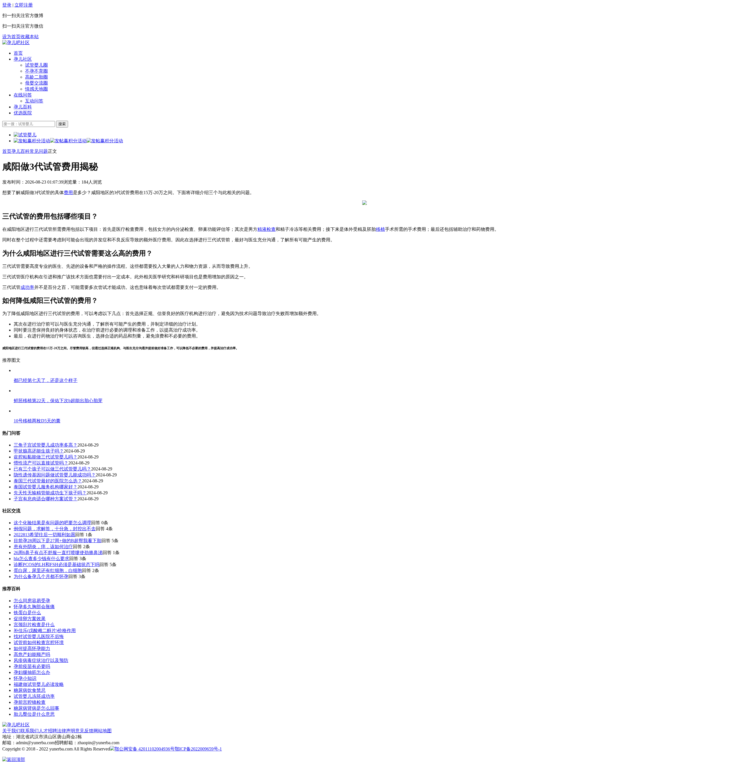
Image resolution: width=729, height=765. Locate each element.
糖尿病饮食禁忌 (30, 690)
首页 (18, 53)
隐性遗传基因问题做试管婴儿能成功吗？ (55, 474)
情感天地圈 (36, 89)
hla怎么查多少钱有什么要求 (41, 558)
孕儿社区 (23, 59)
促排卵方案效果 (30, 618)
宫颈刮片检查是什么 (34, 624)
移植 (380, 229)
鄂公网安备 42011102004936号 (144, 749)
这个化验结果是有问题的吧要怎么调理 (52, 522)
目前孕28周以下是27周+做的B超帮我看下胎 (57, 540)
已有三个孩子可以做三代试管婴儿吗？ (52, 468)
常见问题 (39, 151)
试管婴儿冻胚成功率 (34, 696)
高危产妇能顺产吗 (32, 654)
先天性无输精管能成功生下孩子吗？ (50, 492)
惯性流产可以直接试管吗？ (41, 462)
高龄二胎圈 (36, 77)
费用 (68, 192)
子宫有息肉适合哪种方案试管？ (45, 498)
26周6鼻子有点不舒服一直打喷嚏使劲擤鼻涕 (58, 552)
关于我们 (11, 730)
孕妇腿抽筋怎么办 (32, 672)
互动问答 (34, 100)
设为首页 (11, 36)
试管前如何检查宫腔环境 (39, 642)
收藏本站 (30, 36)
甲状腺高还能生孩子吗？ (39, 451)
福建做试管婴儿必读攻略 (39, 684)
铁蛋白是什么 (27, 612)
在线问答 (23, 94)
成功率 (27, 287)
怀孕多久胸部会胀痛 (34, 606)
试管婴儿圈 (36, 65)
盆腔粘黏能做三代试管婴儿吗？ (45, 457)
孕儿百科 (23, 106)
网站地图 (102, 730)
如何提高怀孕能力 (32, 648)
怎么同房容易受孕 (32, 600)
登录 (6, 5)
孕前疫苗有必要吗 (32, 666)
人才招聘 (48, 730)
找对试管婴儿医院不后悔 (39, 636)
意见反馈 (84, 730)
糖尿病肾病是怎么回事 (36, 708)
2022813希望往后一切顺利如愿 (44, 534)
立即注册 (24, 5)
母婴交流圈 (36, 83)
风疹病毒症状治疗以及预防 (41, 660)
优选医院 (23, 112)
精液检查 (266, 229)
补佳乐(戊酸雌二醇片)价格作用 (45, 630)
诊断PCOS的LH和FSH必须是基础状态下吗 (56, 564)
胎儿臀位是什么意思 (34, 714)
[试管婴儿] (16, 42)
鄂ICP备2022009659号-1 (198, 749)
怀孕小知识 (25, 678)
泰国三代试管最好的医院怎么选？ (48, 480)
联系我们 (30, 730)
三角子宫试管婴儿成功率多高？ (45, 445)
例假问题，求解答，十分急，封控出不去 (55, 528)
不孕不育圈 (36, 71)
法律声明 (66, 730)
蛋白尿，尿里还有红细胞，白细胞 (48, 570)
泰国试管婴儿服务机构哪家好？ (45, 486)
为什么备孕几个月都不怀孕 (41, 576)
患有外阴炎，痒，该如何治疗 (43, 546)
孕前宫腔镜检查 (30, 702)
